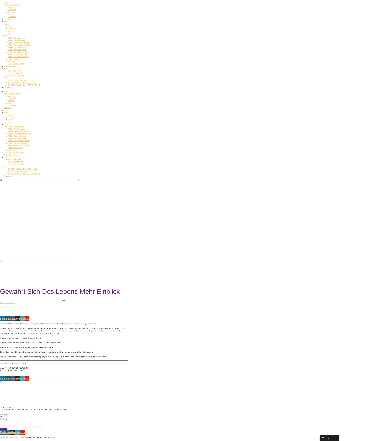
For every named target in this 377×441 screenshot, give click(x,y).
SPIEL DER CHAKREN (16, 75)
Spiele (6, 68)
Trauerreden (12, 17)
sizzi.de (52, 437)
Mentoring (11, 7)
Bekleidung (8, 87)
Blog (5, 21)
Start (5, 3)
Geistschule (12, 28)
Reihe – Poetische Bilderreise (18, 57)
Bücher (6, 35)
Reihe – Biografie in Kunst (17, 47)
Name (2, 414)
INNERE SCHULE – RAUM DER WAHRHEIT (24, 85)
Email (2, 416)
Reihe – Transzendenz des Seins (19, 45)
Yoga (9, 33)
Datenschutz (14, 437)
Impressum (4, 437)
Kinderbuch (12, 61)
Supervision (12, 10)
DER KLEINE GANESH (16, 64)
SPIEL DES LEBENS (15, 73)
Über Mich (7, 19)
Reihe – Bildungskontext (16, 38)
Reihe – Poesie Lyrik (15, 59)
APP (5, 78)
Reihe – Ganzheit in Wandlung (18, 43)
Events (6, 24)
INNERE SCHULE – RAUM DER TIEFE (22, 83)
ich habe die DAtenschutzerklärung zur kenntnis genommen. (23, 427)
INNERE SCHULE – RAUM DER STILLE (22, 80)
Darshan (11, 31)
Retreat (10, 26)
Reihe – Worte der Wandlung (18, 54)
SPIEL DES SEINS (14, 71)
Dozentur (11, 12)
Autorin (10, 14)
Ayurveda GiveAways (11, 66)
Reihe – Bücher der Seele (17, 50)
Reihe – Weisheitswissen (17, 40)
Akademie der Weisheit (12, 5)
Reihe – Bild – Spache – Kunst (18, 52)
